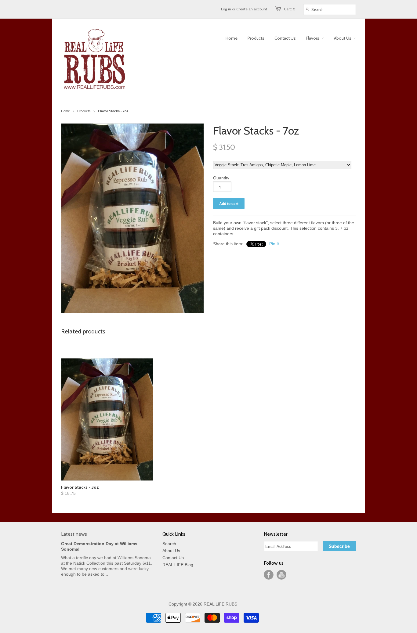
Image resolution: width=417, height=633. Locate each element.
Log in (226, 9)
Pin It (274, 243)
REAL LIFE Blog (177, 564)
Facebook (269, 575)
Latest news (74, 534)
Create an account (251, 9)
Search (169, 543)
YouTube (281, 575)
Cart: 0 (290, 9)
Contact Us (173, 557)
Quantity (221, 177)
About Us (171, 550)
